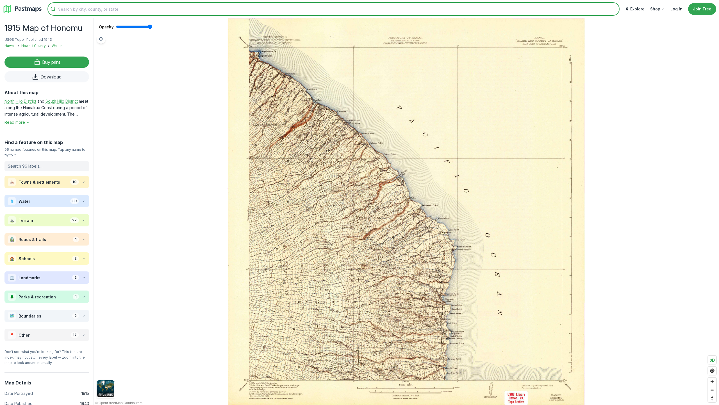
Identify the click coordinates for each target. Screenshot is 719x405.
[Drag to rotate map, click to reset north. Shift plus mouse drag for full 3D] (712, 398)
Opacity (106, 27)
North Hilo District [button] (20, 101)
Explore (637, 8)
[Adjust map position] (101, 39)
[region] (406, 211)
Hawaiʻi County (33, 46)
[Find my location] (712, 371)
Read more (14, 122)
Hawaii (9, 46)
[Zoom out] (712, 390)
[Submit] (53, 9)
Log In (676, 8)
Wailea (57, 46)
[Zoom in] (712, 382)
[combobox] (333, 9)
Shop (655, 8)
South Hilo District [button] (61, 101)
